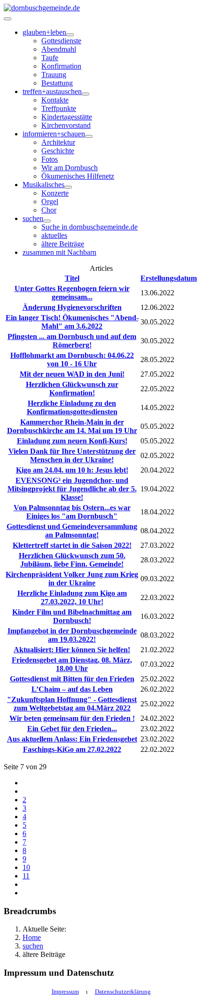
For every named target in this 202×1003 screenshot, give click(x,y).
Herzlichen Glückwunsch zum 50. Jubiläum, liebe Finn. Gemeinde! (72, 560)
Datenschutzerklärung (123, 991)
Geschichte (57, 151)
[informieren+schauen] (89, 136)
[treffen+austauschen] (85, 94)
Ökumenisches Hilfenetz (77, 176)
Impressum (65, 991)
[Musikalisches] (68, 187)
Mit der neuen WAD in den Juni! (72, 374)
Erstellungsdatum (168, 278)
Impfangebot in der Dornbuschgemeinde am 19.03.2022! (72, 635)
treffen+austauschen (52, 91)
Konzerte (55, 193)
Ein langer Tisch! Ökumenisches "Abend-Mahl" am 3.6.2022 (72, 322)
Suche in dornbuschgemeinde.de (89, 227)
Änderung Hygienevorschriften (72, 307)
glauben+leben (44, 32)
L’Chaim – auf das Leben (72, 689)
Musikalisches (43, 185)
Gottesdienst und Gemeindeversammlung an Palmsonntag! (72, 530)
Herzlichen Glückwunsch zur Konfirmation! (72, 388)
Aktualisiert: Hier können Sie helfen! (72, 650)
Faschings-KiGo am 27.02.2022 (72, 749)
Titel (72, 278)
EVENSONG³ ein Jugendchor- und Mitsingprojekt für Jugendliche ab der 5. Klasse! (72, 488)
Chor (48, 210)
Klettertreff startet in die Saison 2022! (72, 545)
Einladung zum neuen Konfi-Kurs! (72, 441)
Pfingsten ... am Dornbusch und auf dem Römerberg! (72, 340)
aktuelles (54, 235)
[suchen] (47, 221)
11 (26, 876)
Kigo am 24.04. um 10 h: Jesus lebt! (72, 470)
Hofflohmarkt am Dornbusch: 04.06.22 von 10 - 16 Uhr (72, 359)
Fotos (49, 159)
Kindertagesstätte (66, 117)
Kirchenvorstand (66, 125)
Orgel (49, 201)
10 (26, 867)
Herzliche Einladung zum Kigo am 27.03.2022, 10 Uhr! (72, 597)
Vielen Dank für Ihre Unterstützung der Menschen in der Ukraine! (72, 455)
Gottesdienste (61, 41)
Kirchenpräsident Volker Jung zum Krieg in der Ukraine (72, 578)
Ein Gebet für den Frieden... (72, 729)
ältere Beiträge (62, 244)
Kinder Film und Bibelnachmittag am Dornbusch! (72, 616)
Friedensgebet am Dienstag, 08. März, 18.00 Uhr (72, 664)
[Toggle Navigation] (7, 18)
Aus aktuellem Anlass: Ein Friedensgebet (72, 739)
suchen (33, 218)
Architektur (58, 142)
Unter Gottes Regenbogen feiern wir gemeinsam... (72, 292)
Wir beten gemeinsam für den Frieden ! (72, 718)
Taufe (49, 58)
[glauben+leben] (70, 34)
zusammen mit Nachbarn (59, 252)
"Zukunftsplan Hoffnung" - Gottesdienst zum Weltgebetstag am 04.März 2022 (72, 703)
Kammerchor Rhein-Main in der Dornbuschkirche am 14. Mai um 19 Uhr (72, 426)
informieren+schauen (54, 134)
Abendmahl (58, 49)
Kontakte (55, 100)
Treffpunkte (58, 108)
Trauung (53, 75)
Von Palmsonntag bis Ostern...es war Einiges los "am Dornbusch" (72, 512)
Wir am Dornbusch (69, 168)
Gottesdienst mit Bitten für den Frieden (72, 679)
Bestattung (57, 83)
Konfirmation (61, 66)
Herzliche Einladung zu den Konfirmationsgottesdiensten (72, 407)
